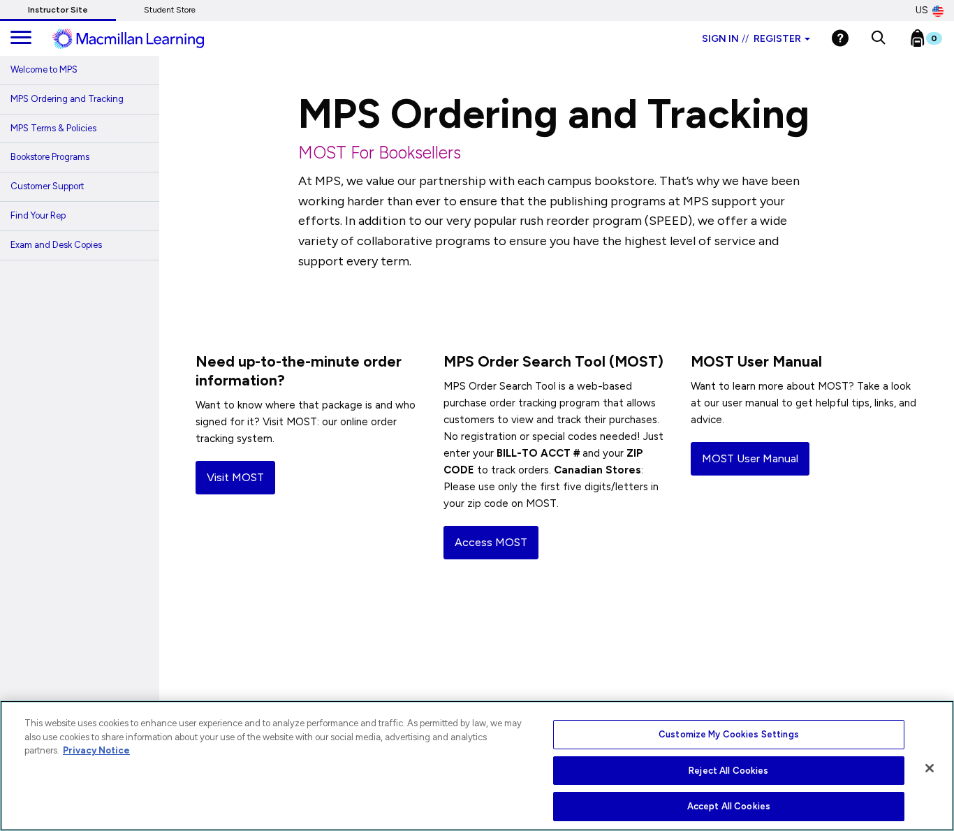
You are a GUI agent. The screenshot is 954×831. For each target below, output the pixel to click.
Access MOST (491, 542)
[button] (878, 38)
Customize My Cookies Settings (729, 734)
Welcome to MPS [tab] (44, 69)
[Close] (929, 768)
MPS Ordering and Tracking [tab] (67, 99)
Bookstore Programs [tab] (49, 157)
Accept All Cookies (728, 806)
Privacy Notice (96, 750)
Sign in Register (751, 39)
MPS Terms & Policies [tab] (53, 128)
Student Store (170, 10)
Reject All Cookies (728, 770)
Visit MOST (235, 477)
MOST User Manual (750, 458)
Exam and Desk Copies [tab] (56, 245)
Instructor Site (58, 10)
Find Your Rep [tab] (38, 215)
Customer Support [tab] (47, 186)
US (922, 10)
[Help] (840, 38)
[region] (477, 765)
